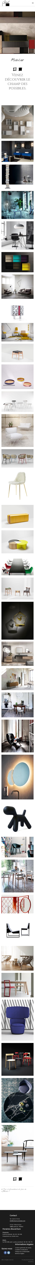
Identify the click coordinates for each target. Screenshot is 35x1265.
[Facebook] (5, 1254)
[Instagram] (9, 1254)
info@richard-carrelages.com (17, 1221)
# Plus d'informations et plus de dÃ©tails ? (13, 1190)
